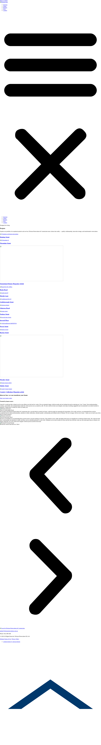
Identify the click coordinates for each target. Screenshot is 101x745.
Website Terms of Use (5, 639)
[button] (50, 113)
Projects (5, 7)
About (4, 6)
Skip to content (3, 0)
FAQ (4, 9)
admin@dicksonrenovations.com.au (9, 631)
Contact (5, 10)
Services (5, 4)
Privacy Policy (15, 639)
